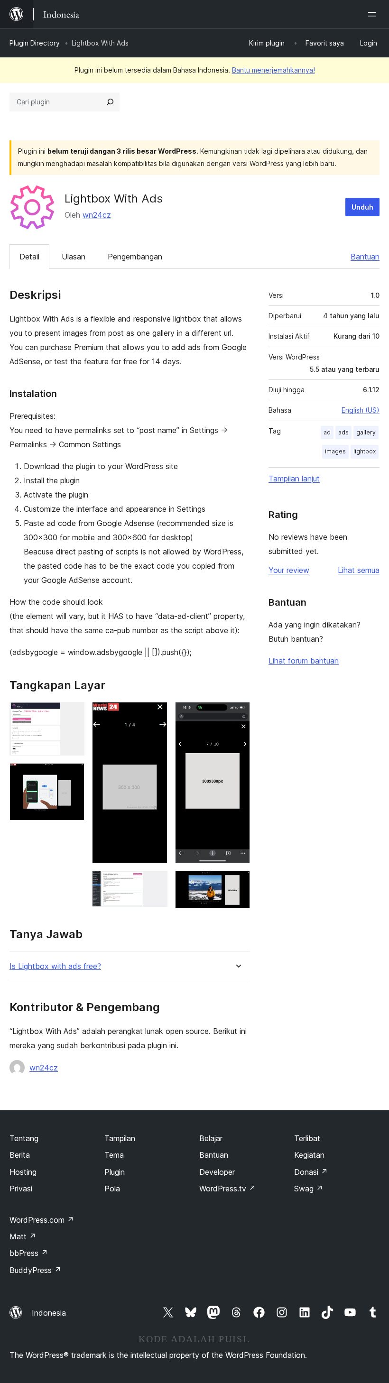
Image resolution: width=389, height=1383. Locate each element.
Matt (22, 1236)
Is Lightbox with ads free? (55, 966)
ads (343, 432)
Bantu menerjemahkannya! (273, 70)
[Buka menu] (374, 14)
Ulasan (73, 256)
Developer (217, 1172)
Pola (112, 1188)
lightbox (364, 451)
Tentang (23, 1138)
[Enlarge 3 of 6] (154, 714)
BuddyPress (35, 1270)
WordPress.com (41, 1220)
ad (327, 432)
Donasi (311, 1172)
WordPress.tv (227, 1188)
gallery (366, 432)
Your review (289, 570)
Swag (308, 1188)
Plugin (114, 1172)
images (335, 451)
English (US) (361, 410)
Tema (114, 1155)
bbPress (28, 1253)
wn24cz (97, 215)
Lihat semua (359, 570)
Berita (19, 1155)
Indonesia (49, 1313)
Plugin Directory (34, 43)
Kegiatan (309, 1155)
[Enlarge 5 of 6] (237, 714)
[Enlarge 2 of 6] (71, 776)
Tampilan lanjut (294, 478)
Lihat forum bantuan (304, 660)
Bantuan (365, 256)
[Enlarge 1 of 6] (71, 714)
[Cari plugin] (110, 101)
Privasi (20, 1188)
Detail (29, 256)
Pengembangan (135, 256)
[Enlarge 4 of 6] (154, 883)
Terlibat (307, 1138)
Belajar (210, 1138)
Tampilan (119, 1138)
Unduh (362, 207)
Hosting (23, 1172)
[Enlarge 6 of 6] (237, 883)
